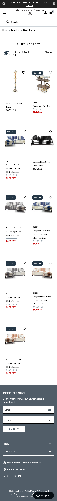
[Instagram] (4, 476)
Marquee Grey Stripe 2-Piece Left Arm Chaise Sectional (14, 297)
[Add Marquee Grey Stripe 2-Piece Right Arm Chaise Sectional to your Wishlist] (24, 197)
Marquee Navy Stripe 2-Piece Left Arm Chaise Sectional (14, 168)
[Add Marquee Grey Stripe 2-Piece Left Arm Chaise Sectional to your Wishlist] (24, 263)
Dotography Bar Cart (41, 106)
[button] (45, 12)
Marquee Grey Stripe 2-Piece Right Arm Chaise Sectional (14, 231)
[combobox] (26, 22)
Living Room (29, 30)
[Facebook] (7, 476)
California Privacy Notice (29, 494)
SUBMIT (14, 429)
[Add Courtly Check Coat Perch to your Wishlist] (24, 72)
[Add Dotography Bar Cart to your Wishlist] (50, 72)
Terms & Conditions (39, 491)
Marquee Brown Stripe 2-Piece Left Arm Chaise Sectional (15, 363)
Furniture (15, 30)
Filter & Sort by (28, 44)
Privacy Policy (11, 494)
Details (29, 5)
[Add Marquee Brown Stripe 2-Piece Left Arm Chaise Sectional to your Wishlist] (24, 329)
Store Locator (16, 470)
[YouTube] (19, 476)
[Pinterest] (15, 476)
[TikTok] (11, 476)
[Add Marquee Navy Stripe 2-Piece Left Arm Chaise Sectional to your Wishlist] (24, 131)
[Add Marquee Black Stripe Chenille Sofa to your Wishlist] (50, 131)
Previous (3, 3)
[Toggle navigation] (4, 12)
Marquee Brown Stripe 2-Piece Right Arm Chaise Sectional (42, 300)
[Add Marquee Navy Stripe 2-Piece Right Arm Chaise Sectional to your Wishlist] (50, 197)
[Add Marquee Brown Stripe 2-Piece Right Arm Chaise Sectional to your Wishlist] (50, 263)
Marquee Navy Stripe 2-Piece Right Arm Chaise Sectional (41, 234)
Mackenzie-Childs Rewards (24, 463)
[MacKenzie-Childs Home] (30, 12)
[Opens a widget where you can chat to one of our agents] (43, 495)
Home (5, 30)
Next (53, 3)
